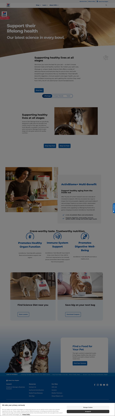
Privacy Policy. (26, 414)
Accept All (88, 411)
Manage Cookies (88, 407)
